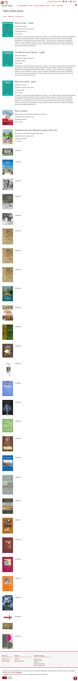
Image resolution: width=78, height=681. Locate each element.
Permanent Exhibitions (39, 5)
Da (4, 678)
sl (73, 1)
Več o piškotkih (17, 672)
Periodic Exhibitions (23, 5)
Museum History (19, 661)
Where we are (6, 659)
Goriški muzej (7, 4)
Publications (59, 5)
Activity (17, 659)
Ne (10, 678)
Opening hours (6, 661)
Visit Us (48, 5)
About (53, 5)
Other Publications (19, 16)
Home (4, 16)
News (30, 5)
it (76, 1)
